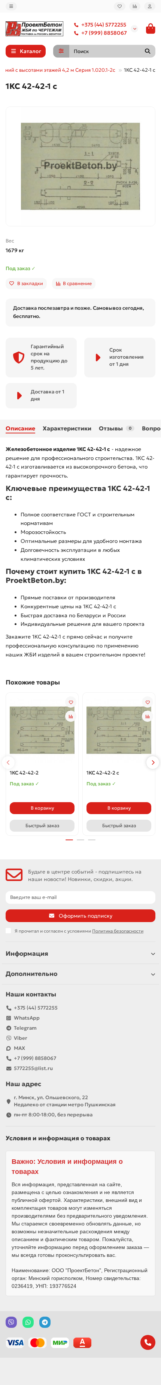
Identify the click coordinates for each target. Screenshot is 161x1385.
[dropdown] (11, 6)
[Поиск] (147, 51)
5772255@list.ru (33, 1068)
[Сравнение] (134, 6)
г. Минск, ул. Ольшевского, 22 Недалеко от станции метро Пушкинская (65, 1101)
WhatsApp (27, 1018)
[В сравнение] (70, 716)
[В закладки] (70, 702)
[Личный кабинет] (149, 6)
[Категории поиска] (61, 51)
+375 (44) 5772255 (103, 24)
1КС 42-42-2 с (102, 773)
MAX (19, 1048)
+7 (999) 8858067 (104, 33)
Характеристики (67, 428)
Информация (27, 954)
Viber (20, 1038)
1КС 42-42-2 (24, 773)
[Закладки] (119, 6)
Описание (20, 428)
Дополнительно (31, 974)
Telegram (25, 1028)
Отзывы (115, 428)
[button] (8, 762)
